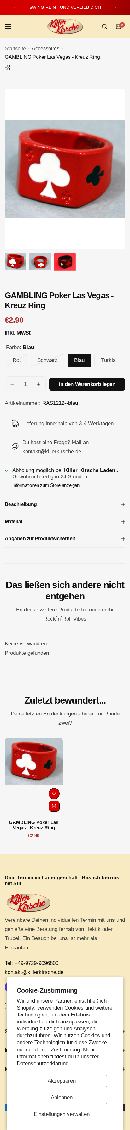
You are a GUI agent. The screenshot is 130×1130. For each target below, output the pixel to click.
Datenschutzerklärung (42, 1063)
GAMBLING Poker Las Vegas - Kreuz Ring (33, 825)
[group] (65, 169)
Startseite (15, 48)
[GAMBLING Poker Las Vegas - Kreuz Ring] (34, 776)
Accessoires (45, 48)
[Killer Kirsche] (65, 27)
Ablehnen (62, 1097)
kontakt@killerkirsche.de (34, 972)
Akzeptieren (62, 1081)
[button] (14, 7)
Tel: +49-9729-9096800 (31, 963)
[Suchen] (104, 26)
